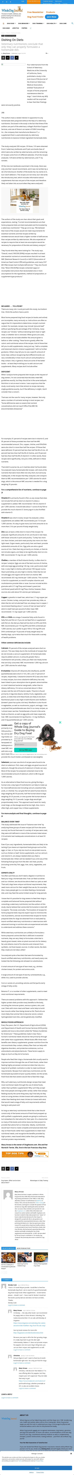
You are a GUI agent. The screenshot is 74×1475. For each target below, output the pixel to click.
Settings (31, 1472)
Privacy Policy (39, 1461)
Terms (20, 1461)
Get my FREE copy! (25, 750)
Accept (37, 1468)
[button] (71, 1454)
